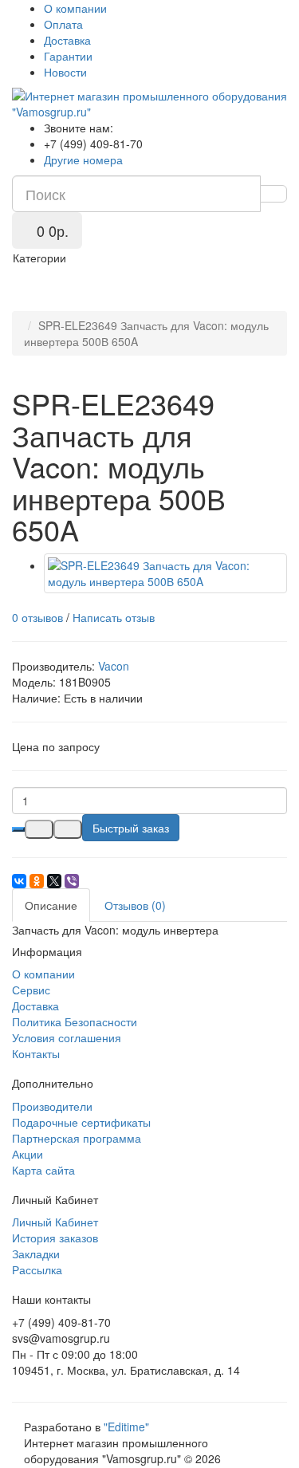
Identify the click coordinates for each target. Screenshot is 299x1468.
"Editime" (126, 1427)
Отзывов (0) (135, 905)
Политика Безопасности (74, 1021)
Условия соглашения (66, 1037)
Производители (52, 1106)
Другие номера (83, 159)
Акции (27, 1154)
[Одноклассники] (37, 881)
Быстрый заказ (130, 828)
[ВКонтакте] (19, 881)
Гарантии (68, 56)
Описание (51, 905)
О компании (75, 8)
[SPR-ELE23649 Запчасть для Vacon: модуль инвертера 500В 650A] (165, 573)
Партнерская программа (76, 1138)
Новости (65, 72)
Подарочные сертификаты (81, 1122)
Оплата (63, 24)
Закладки (36, 1253)
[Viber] (72, 881)
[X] (54, 881)
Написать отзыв (114, 617)
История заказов (55, 1238)
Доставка (67, 40)
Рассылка (37, 1269)
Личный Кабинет (55, 1222)
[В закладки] (39, 829)
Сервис (31, 990)
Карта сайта (43, 1170)
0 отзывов (37, 617)
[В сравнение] (67, 829)
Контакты (36, 1053)
